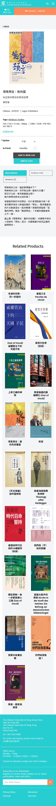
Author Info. (37, 173)
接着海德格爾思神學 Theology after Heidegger (41, 497)
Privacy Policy (9, 792)
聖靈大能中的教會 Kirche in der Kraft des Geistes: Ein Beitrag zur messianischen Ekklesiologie (41, 603)
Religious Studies (16, 119)
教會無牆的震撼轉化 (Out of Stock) (41, 395)
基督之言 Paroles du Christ (41, 296)
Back (6, 26)
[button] (35, 11)
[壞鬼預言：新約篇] (26, 56)
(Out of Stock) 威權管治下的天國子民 (15, 346)
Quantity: (24, 148)
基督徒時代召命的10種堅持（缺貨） (15, 548)
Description (11, 173)
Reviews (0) (10, 179)
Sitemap (7, 796)
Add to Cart (27, 161)
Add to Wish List (26, 155)
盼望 (41, 441)
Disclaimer (32, 792)
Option (6, 140)
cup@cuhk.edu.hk (11, 741)
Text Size (32, 796)
